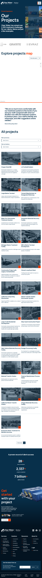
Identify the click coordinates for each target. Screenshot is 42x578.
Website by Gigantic (19, 575)
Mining (14, 553)
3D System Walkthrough (25, 547)
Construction (15, 538)
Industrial (14, 541)
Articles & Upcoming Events (26, 544)
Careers (34, 541)
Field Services (5, 551)
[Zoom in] (40, 63)
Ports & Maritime (16, 547)
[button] (21, 140)
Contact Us (35, 543)
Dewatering (15, 543)
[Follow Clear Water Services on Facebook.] (36, 530)
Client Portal (35, 550)
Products (25, 541)
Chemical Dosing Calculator (26, 550)
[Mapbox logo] (2, 101)
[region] (21, 82)
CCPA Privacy (26, 575)
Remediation (15, 545)
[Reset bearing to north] (40, 66)
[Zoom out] (40, 65)
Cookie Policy (32, 575)
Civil (13, 551)
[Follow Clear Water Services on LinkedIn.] (33, 530)
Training (4, 553)
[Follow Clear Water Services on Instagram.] (40, 530)
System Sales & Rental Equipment (6, 545)
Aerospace (15, 549)
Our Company (36, 538)
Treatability (5, 538)
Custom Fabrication (5, 548)
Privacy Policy (38, 575)
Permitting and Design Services (6, 542)
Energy (14, 555)
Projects (24, 538)
